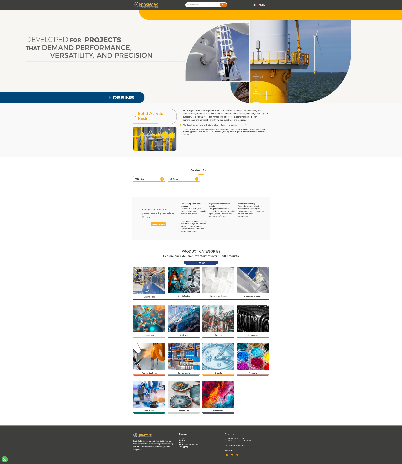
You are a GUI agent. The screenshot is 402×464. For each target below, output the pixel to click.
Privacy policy (183, 447)
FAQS (181, 444)
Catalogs (182, 440)
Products (182, 438)
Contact (185, 444)
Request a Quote (158, 224)
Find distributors (194, 444)
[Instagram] (237, 455)
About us (182, 442)
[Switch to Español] (254, 5)
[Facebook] (232, 455)
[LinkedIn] (227, 455)
